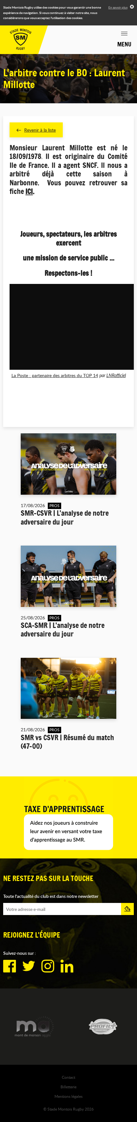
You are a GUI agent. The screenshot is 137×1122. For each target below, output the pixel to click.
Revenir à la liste (40, 130)
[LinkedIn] (67, 966)
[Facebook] (9, 966)
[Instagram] (47, 966)
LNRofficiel (116, 375)
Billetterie (68, 1086)
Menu (124, 44)
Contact (68, 1077)
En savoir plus (117, 7)
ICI (29, 191)
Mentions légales (68, 1096)
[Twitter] (28, 966)
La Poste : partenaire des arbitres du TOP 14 (54, 375)
